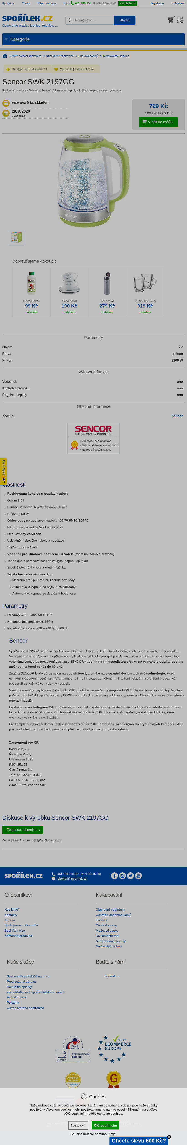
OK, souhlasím (105, 1125)
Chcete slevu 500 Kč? (139, 1141)
